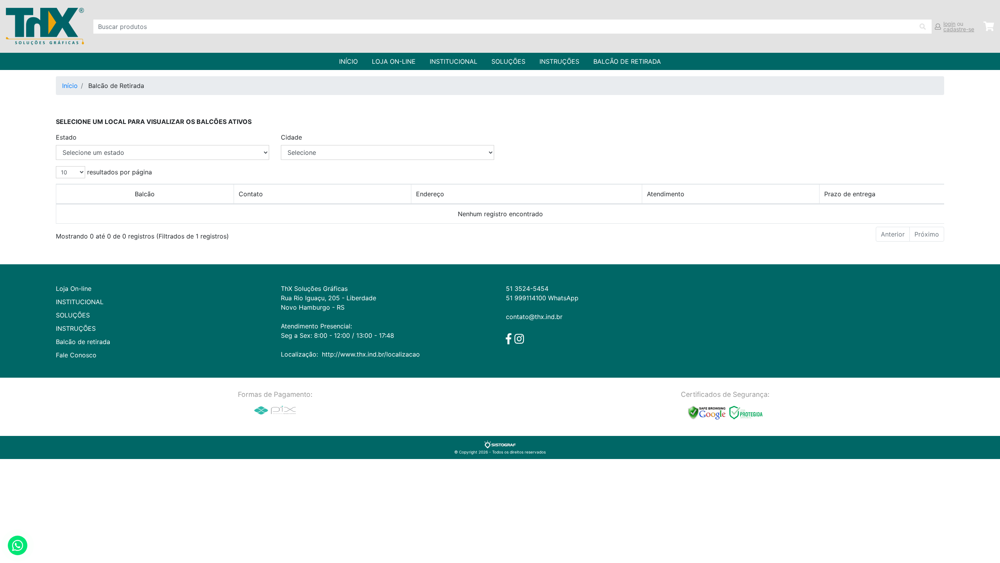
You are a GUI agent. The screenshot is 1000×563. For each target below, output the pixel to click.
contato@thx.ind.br (534, 317)
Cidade (291, 137)
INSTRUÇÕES (559, 61)
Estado (66, 137)
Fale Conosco (76, 355)
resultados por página (118, 172)
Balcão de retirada (83, 342)
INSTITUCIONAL (453, 61)
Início (348, 61)
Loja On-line (394, 61)
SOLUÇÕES (508, 61)
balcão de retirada (627, 61)
